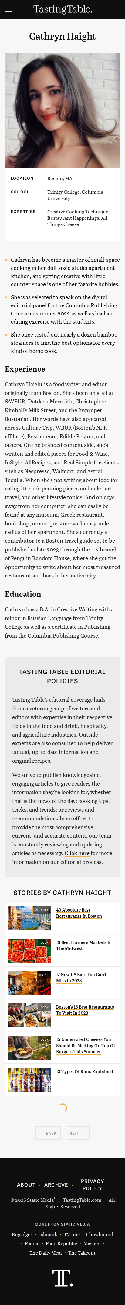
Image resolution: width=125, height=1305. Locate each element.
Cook (45, 942)
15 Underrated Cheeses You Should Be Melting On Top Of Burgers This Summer (85, 1046)
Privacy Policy (92, 1184)
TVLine (72, 1234)
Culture (42, 910)
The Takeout (82, 1252)
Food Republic (61, 1243)
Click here (77, 853)
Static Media (40, 1199)
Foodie (32, 1243)
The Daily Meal (45, 1252)
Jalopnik (48, 1234)
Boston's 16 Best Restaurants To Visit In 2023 (85, 1010)
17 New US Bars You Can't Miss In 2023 (81, 978)
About (26, 1184)
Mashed (91, 1243)
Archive (56, 1184)
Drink (44, 975)
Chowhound (99, 1234)
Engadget (22, 1234)
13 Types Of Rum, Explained (84, 1071)
